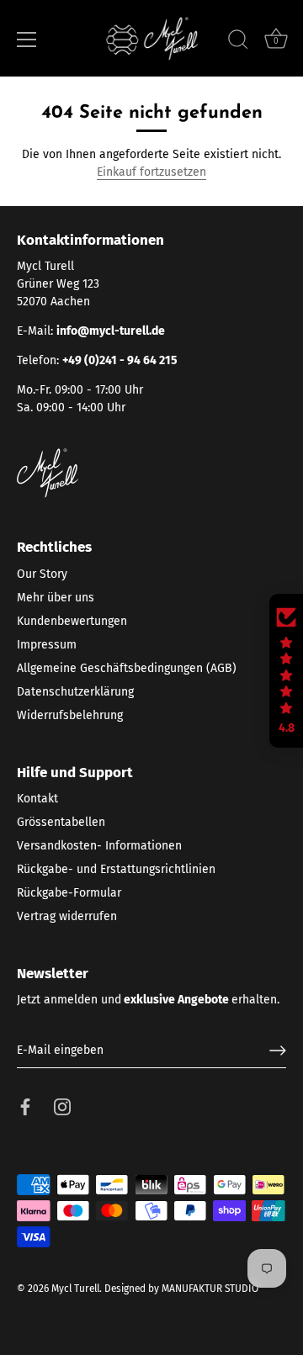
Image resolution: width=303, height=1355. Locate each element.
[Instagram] (62, 1106)
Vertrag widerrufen (67, 916)
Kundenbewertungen (72, 621)
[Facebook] (25, 1106)
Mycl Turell (75, 1288)
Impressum (47, 645)
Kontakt (37, 798)
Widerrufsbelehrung (70, 715)
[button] (286, 671)
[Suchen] (238, 42)
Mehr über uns (55, 597)
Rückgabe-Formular (69, 893)
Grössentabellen (61, 822)
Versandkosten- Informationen (99, 846)
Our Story (42, 574)
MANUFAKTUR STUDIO (210, 1288)
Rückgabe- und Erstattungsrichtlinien (116, 869)
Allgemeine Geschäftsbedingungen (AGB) (127, 668)
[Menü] (26, 39)
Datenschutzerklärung (75, 692)
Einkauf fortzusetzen (151, 172)
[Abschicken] (277, 1050)
